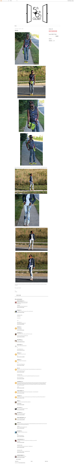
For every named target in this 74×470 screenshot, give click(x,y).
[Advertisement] (53, 58)
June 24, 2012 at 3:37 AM (20, 409)
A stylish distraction (20, 439)
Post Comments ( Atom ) (22, 462)
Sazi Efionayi (19, 332)
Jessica (18, 422)
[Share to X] (19, 295)
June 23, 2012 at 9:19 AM (20, 312)
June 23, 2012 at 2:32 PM (20, 378)
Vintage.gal (18, 395)
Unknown (18, 359)
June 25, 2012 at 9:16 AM (20, 442)
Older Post (46, 461)
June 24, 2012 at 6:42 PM (20, 428)
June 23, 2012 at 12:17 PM (20, 350)
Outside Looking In (20, 390)
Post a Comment (18, 459)
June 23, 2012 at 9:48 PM (20, 404)
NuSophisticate (19, 403)
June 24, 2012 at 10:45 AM (20, 414)
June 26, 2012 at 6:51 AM (20, 452)
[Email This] (16, 295)
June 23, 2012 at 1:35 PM (20, 365)
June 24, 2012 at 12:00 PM (20, 419)
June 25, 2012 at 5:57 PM (20, 447)
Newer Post (16, 461)
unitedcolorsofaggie (20, 455)
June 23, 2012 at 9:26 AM (20, 324)
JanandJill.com (19, 381)
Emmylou (18, 310)
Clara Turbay (19, 339)
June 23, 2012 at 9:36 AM (20, 330)
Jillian (18, 400)
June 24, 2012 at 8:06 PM (20, 436)
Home (31, 461)
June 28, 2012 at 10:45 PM (20, 457)
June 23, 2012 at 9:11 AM (20, 307)
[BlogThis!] (17, 295)
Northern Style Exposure (20, 417)
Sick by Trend (19, 344)
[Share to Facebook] (20, 295)
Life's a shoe (19, 407)
